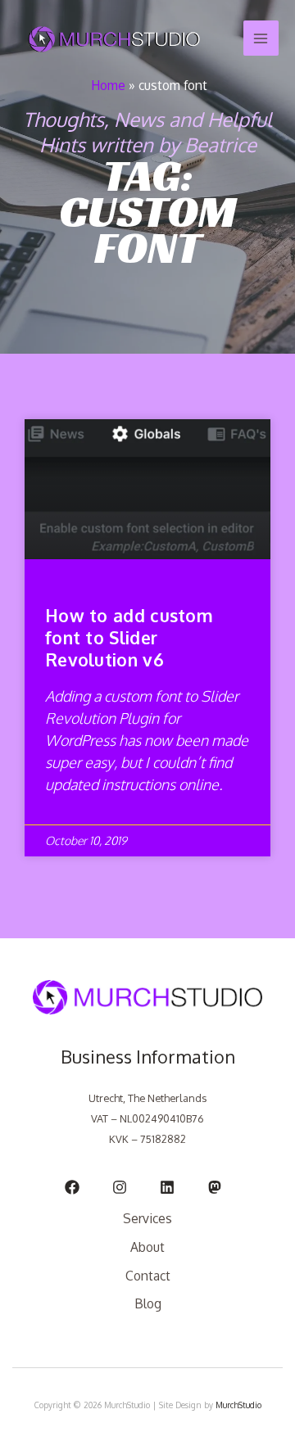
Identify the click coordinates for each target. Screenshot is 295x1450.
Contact (147, 1275)
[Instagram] (119, 1187)
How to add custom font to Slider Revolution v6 (129, 637)
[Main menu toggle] (261, 38)
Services (147, 1218)
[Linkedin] (167, 1187)
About (147, 1247)
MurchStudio (238, 1405)
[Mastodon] (214, 1187)
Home (108, 85)
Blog (147, 1303)
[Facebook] (72, 1187)
